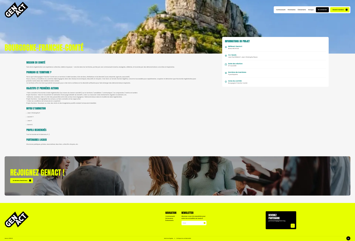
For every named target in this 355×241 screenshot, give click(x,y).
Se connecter (322, 10)
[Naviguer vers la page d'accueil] (16, 10)
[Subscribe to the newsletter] (205, 223)
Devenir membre (338, 10)
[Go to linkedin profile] (348, 238)
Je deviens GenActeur (20, 180)
